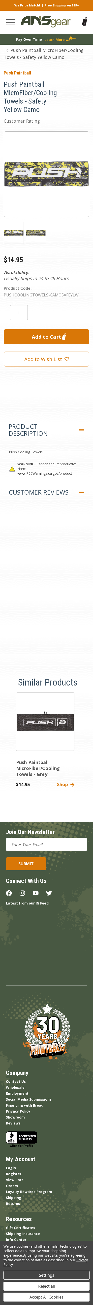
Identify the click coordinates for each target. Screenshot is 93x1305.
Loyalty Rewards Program (29, 1191)
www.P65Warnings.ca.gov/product (44, 473)
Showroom (15, 1117)
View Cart (14, 1179)
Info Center (16, 1239)
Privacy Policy (18, 1111)
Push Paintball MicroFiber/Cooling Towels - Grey (38, 768)
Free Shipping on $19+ (62, 5)
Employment (17, 1093)
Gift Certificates (20, 1227)
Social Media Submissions (29, 1099)
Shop (63, 784)
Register (13, 1173)
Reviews (13, 1123)
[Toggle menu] (10, 22)
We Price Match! (27, 5)
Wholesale (15, 1087)
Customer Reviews (38, 492)
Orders (12, 1185)
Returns (13, 1203)
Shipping (13, 1197)
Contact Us (16, 1081)
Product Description (28, 429)
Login (11, 1167)
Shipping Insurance (23, 1233)
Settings (46, 1275)
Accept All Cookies (46, 1297)
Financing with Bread (24, 1105)
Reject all (46, 1286)
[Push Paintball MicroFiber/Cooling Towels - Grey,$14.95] (45, 721)
